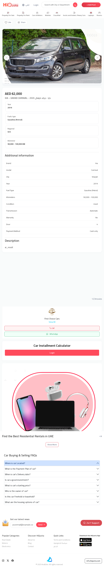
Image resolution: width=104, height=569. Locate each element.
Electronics (6, 546)
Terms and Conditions (62, 539)
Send (40, 524)
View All (52, 322)
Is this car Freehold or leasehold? (20, 496)
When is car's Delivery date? (17, 474)
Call (52, 328)
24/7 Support (93, 523)
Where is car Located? (15, 463)
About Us (31, 539)
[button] (35, 5)
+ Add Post (91, 5)
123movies (97, 299)
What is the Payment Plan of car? (20, 469)
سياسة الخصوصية (60, 543)
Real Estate (6, 539)
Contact (31, 546)
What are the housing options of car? (22, 502)
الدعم (56, 546)
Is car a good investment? (17, 480)
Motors (5, 543)
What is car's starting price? (17, 485)
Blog (29, 543)
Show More (52, 444)
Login (52, 353)
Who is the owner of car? (16, 491)
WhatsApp (53, 334)
